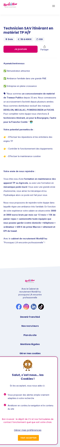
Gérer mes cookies (30, 353)
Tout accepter (28, 438)
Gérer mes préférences (27, 430)
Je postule (20, 49)
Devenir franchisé (30, 316)
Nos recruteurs (30, 325)
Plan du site (30, 335)
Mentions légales (30, 344)
